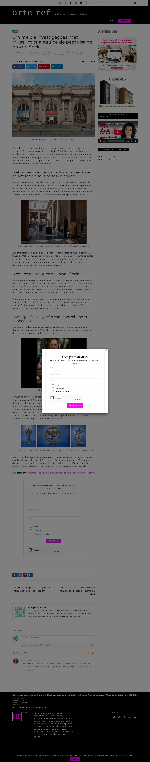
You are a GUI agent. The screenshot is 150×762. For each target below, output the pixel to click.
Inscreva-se (75, 406)
